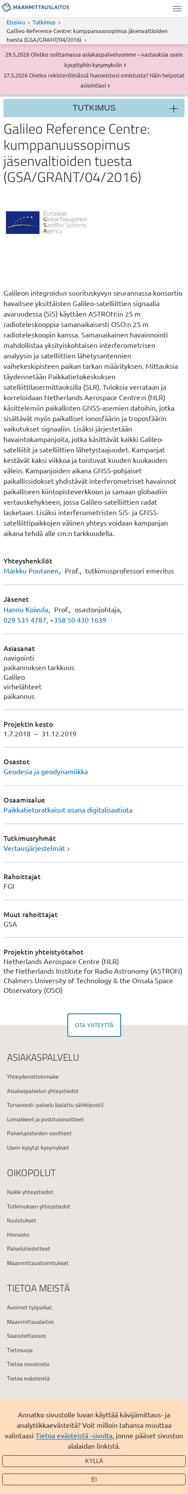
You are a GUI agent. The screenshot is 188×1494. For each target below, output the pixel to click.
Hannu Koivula (25, 609)
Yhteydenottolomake (33, 1076)
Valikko (177, 8)
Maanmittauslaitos (30, 1321)
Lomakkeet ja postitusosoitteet (45, 1119)
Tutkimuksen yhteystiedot (38, 1206)
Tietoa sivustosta (28, 1363)
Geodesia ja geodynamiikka (45, 771)
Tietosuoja (20, 1350)
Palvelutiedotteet (28, 1248)
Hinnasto (18, 1234)
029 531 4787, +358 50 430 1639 (54, 619)
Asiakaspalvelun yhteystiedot (43, 1090)
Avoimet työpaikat (29, 1307)
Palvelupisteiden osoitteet (39, 1133)
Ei (94, 1479)
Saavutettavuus (26, 1335)
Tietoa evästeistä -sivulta (73, 1435)
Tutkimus (44, 22)
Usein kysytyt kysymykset (38, 1147)
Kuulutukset (21, 1220)
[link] (94, 848)
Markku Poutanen (31, 570)
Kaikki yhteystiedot (30, 1191)
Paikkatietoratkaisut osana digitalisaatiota (67, 809)
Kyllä (94, 1461)
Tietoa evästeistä (28, 1378)
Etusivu (16, 22)
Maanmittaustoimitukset (38, 1262)
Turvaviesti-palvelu (30, 1104)
